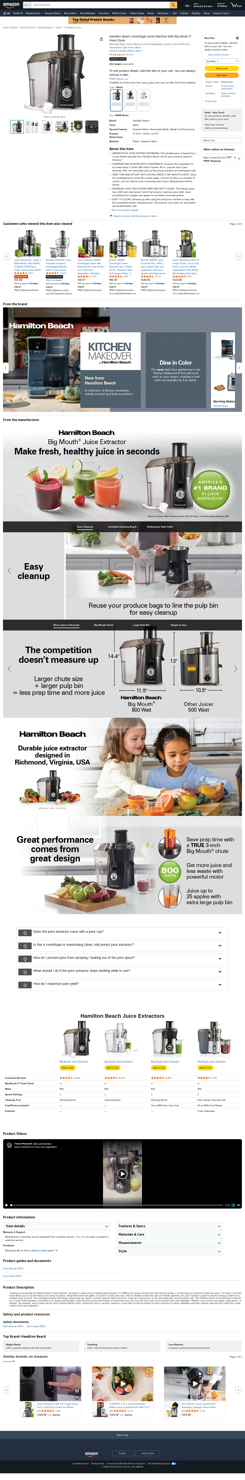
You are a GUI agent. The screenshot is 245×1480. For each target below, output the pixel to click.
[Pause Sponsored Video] (77, 1391)
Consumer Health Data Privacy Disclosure (126, 1463)
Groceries (103, 13)
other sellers (148, 82)
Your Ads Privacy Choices (158, 1463)
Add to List (208, 140)
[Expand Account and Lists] (213, 6)
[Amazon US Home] (91, 1454)
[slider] (116, 1205)
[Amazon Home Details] (230, 13)
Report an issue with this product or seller (135, 216)
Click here (81, 1236)
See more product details (125, 210)
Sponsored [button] (7, 1361)
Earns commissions (42, 1143)
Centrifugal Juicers (73, 27)
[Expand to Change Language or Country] (189, 6)
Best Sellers (70, 13)
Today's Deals (137, 13)
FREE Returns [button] (117, 79)
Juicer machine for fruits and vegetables (35, 1146)
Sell (174, 13)
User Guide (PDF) (12, 1276)
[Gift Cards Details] (169, 13)
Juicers (59, 27)
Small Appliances (45, 27)
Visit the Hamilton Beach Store (125, 50)
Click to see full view (54, 116)
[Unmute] (238, 1205)
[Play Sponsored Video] (122, 1383)
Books (151, 13)
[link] (28, 265)
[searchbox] (101, 5)
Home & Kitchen (10, 27)
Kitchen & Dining (27, 27)
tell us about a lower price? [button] (39, 1250)
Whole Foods (119, 13)
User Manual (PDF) (13, 1268)
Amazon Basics (53, 13)
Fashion (184, 13)
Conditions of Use (81, 1463)
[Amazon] (11, 5)
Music (207, 13)
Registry (196, 13)
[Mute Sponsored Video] (77, 1397)
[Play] (5, 1205)
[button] (7, 13)
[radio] (17, 126)
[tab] (85, 527)
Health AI (18, 13)
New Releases (87, 13)
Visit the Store (220, 405)
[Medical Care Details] (41, 13)
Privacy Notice (97, 1463)
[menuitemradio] (233, 1205)
